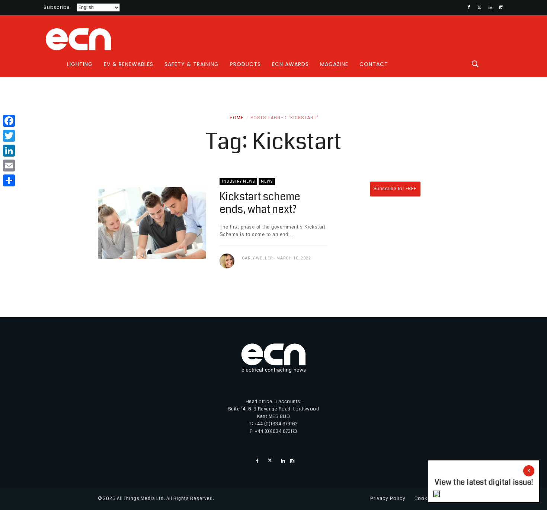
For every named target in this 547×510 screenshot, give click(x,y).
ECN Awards (290, 64)
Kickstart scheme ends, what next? (260, 203)
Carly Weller (257, 258)
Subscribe (57, 7)
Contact (373, 64)
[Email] (8, 165)
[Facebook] (8, 120)
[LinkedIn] (8, 150)
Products (245, 64)
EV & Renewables (128, 64)
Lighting (80, 64)
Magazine (334, 64)
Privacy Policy (388, 498)
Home (237, 117)
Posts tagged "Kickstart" (284, 117)
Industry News (238, 181)
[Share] (8, 180)
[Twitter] (8, 135)
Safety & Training (191, 64)
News (267, 181)
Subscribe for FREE (395, 188)
